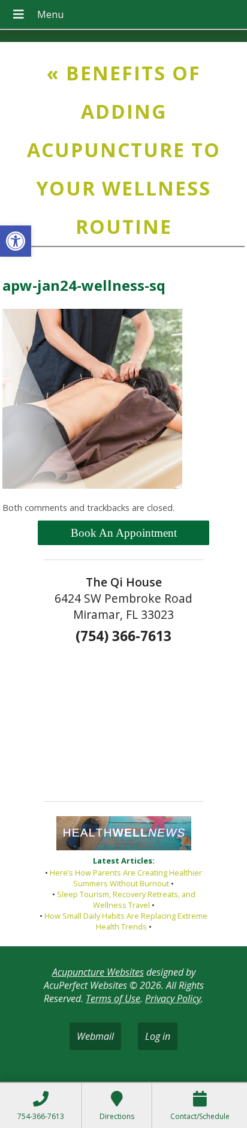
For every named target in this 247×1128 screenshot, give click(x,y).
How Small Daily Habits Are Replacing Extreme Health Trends (125, 921)
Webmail (95, 1036)
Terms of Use (113, 998)
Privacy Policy (173, 998)
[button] (15, 241)
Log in (157, 1036)
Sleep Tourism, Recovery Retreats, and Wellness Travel (126, 899)
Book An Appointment (124, 533)
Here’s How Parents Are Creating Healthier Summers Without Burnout (126, 878)
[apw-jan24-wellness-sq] (92, 485)
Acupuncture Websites (98, 972)
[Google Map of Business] (123, 718)
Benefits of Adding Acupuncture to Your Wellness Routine (124, 149)
